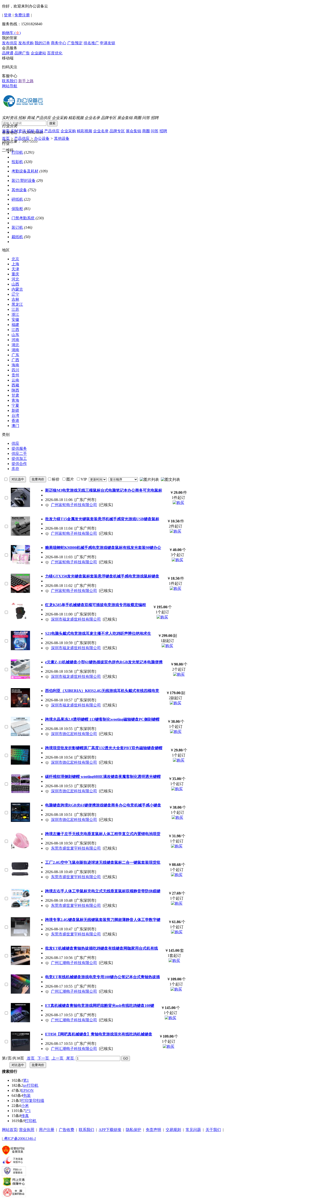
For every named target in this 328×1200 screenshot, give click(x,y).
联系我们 (9, 81)
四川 (15, 370)
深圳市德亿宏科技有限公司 (74, 734)
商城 (31, 118)
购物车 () (11, 33)
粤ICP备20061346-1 (19, 1139)
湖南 (15, 350)
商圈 (137, 118)
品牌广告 (22, 53)
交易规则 (173, 1130)
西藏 (15, 385)
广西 (15, 360)
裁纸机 (17, 237)
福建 (15, 325)
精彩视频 (76, 118)
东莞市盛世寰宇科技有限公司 (76, 848)
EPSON (27, 1090)
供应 (15, 443)
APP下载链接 (110, 1130)
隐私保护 (133, 1130)
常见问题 (193, 1130)
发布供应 (9, 43)
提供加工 (19, 459)
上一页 (57, 1058)
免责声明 (153, 1130)
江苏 (15, 309)
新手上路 (26, 81)
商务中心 (58, 43)
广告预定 (75, 43)
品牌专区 (108, 118)
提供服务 (19, 448)
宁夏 (15, 405)
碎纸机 (17, 199)
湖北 (15, 345)
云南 (15, 380)
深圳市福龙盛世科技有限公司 (76, 619)
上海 (15, 264)
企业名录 (92, 118)
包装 (27, 1095)
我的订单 (42, 43)
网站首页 (9, 1130)
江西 (15, 330)
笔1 (26, 1080)
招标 (22, 118)
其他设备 (61, 138)
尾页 (70, 1058)
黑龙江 (17, 304)
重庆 (15, 274)
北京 (15, 259)
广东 (15, 355)
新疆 (15, 410)
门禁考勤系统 (23, 218)
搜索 (52, 123)
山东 (15, 335)
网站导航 (9, 86)
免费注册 (22, 15)
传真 (25, 1116)
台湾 (15, 415)
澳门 (15, 426)
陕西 (15, 390)
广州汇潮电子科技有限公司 (74, 963)
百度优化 (54, 53)
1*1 (28, 1111)
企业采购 (59, 118)
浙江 (15, 314)
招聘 (154, 118)
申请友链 (107, 43)
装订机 (17, 227)
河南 (15, 340)
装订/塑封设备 (24, 180)
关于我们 (213, 1130)
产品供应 (43, 118)
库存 (15, 469)
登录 (8, 15)
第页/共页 (13, 1058)
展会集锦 (125, 118)
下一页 (43, 1058)
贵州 (15, 375)
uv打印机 (30, 1085)
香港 (15, 421)
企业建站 (38, 53)
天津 (15, 269)
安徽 (15, 319)
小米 (25, 1106)
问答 (146, 118)
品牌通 (7, 53)
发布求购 (26, 43)
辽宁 (15, 294)
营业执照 (26, 1130)
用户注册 (46, 1130)
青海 (15, 400)
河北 (15, 279)
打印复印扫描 (32, 1100)
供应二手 (19, 453)
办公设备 (41, 138)
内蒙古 (17, 289)
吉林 (15, 299)
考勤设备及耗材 (25, 171)
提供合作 (19, 464)
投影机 (17, 162)
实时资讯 (9, 118)
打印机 (17, 152)
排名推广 (91, 43)
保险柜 (17, 209)
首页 (6, 131)
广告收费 (66, 1130)
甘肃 (15, 395)
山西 (15, 284)
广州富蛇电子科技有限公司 (74, 505)
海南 (15, 365)
